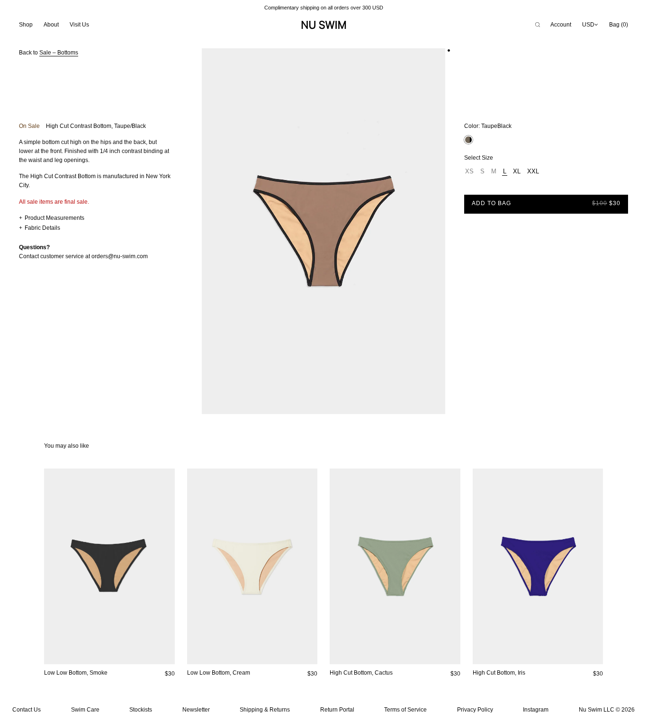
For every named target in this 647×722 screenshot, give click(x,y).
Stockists (140, 709)
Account (560, 24)
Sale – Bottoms (58, 52)
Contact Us (26, 709)
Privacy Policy (475, 709)
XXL (533, 171)
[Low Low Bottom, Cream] (252, 566)
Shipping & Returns (265, 709)
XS (469, 171)
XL (517, 171)
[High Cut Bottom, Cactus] (395, 566)
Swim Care (85, 709)
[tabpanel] (323, 231)
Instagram (535, 709)
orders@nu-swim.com (119, 256)
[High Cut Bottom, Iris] (538, 566)
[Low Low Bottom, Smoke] (109, 566)
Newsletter (196, 709)
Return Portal (337, 709)
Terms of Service (405, 709)
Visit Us (79, 24)
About (51, 24)
